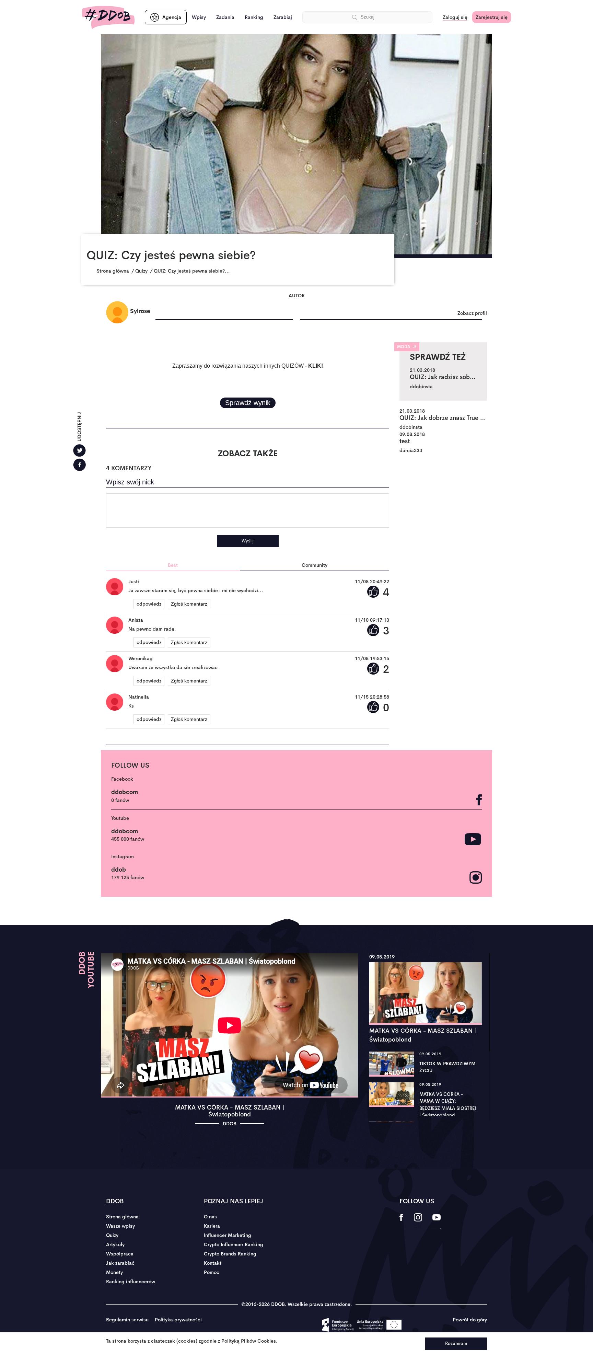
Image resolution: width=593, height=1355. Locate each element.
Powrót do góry (470, 1320)
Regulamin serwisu (127, 1320)
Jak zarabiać (120, 1263)
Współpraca (119, 1254)
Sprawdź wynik (247, 402)
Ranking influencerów (130, 1281)
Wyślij (248, 540)
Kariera (212, 1226)
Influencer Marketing (227, 1235)
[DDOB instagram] (418, 1221)
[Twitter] (79, 450)
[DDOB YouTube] (436, 1221)
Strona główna (122, 1217)
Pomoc (211, 1272)
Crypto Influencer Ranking (233, 1244)
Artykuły (115, 1244)
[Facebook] (79, 464)
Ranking (254, 17)
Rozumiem (456, 1343)
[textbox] (247, 510)
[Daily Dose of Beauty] (108, 17)
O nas (210, 1217)
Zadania (225, 17)
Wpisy (199, 17)
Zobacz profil (472, 313)
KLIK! (315, 366)
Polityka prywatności (178, 1320)
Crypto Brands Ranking (230, 1254)
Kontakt (212, 1263)
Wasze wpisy (120, 1226)
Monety (114, 1272)
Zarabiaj (283, 17)
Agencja (171, 17)
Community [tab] (314, 565)
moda (403, 346)
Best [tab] (173, 565)
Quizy (112, 1235)
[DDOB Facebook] (401, 1221)
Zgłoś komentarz (189, 604)
